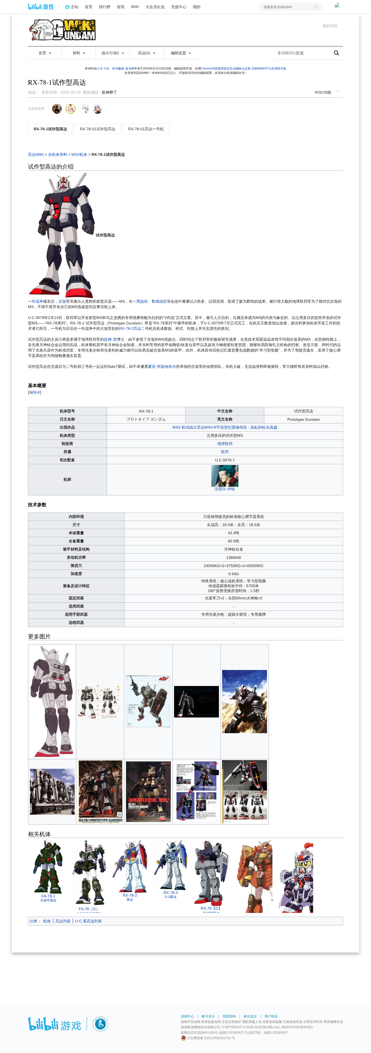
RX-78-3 (171, 892)
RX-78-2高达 (130, 328)
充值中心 (178, 6)
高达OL (145, 53)
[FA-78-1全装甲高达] (48, 866)
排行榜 (104, 6)
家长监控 (250, 1016)
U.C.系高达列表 (88, 921)
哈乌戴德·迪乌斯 (123, 68)
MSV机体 (79, 154)
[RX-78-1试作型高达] (62, 235)
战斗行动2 (111, 53)
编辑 (33, 392)
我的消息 (330, 26)
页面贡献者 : (37, 108)
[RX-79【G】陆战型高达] (211, 872)
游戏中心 (187, 1016)
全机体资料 (57, 154)
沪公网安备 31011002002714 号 (210, 1038)
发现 (120, 6)
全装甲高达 (48, 900)
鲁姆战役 (159, 301)
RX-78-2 (130, 895)
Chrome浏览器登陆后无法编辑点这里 (225, 68)
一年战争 (35, 301)
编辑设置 (179, 53)
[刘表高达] (306, 879)
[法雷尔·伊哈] (224, 475)
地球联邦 (224, 443)
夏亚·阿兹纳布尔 (162, 366)
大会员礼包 (155, 6)
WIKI (135, 6)
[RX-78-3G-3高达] (170, 864)
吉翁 (62, 301)
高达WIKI (36, 154)
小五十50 (103, 68)
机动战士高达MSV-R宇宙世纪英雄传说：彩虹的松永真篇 (229, 427)
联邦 (225, 452)
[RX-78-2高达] (129, 866)
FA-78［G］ (89, 909)
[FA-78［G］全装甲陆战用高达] (89, 873)
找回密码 (229, 1016)
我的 (196, 6)
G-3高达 (171, 897)
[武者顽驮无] (266, 889)
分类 (33, 921)
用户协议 (271, 1016)
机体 (47, 921)
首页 (88, 6)
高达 (130, 900)
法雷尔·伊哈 (225, 489)
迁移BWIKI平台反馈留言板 (268, 68)
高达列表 (63, 921)
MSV (176, 427)
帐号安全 (208, 1016)
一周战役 (140, 301)
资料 (77, 53)
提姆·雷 (110, 339)
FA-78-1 (48, 896)
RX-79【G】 (211, 908)
